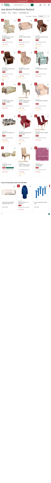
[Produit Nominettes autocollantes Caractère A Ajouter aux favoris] (14, 186)
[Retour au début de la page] (49, 473)
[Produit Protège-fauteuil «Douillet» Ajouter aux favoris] (48, 84)
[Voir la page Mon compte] (40, 5)
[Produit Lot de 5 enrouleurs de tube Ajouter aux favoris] (46, 186)
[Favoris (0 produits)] (45, 5)
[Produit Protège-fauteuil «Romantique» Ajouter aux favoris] (48, 148)
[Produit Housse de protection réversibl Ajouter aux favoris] (48, 20)
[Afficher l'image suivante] (15, 26)
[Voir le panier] (49, 5)
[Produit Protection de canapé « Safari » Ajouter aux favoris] (14, 116)
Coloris (15, 13)
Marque (4, 13)
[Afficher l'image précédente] (2, 26)
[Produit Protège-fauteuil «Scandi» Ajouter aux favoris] (48, 52)
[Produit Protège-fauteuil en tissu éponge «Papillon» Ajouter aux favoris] (14, 20)
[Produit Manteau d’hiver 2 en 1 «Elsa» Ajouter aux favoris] (30, 186)
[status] (22, 5)
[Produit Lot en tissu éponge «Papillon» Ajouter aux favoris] (14, 148)
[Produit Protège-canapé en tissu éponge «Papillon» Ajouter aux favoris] (14, 84)
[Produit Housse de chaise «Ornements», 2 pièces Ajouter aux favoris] (31, 84)
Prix (9, 13)
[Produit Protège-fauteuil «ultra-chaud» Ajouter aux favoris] (31, 52)
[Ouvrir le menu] (2, 5)
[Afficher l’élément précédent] (2, 214)
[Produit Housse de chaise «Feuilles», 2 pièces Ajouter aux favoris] (48, 116)
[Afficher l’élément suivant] (49, 214)
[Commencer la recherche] (32, 5)
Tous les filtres (22, 13)
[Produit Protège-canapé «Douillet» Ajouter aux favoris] (31, 20)
